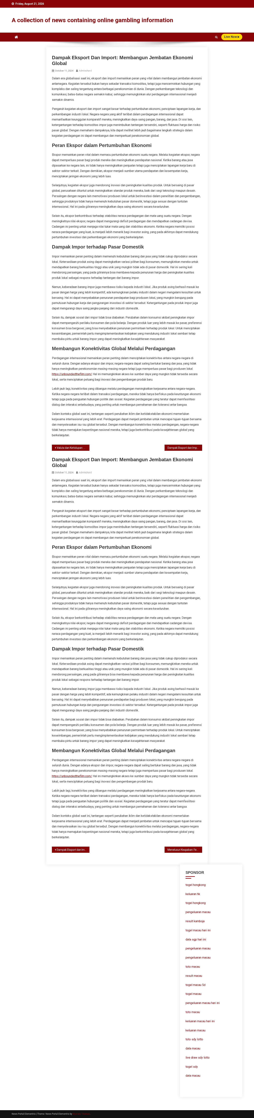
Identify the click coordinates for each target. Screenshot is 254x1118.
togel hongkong (196, 885)
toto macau (193, 1012)
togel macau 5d (195, 985)
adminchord (85, 70)
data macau (193, 1048)
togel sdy (192, 1066)
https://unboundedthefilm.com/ (72, 374)
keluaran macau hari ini (200, 1021)
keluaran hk (193, 894)
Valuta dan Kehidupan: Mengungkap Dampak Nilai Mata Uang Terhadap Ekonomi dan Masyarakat (73, 447)
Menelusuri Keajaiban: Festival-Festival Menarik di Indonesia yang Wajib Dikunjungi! (185, 849)
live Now (231, 37)
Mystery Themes (81, 1114)
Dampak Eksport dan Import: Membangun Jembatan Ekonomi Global (185, 447)
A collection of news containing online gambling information (92, 20)
